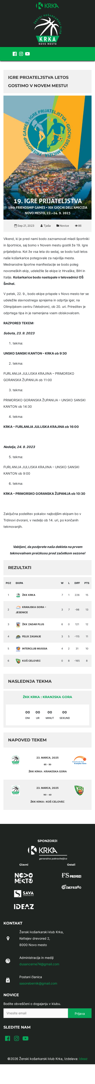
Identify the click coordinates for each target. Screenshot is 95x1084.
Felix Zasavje (31, 636)
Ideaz (83, 1059)
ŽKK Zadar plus (33, 624)
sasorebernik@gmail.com (38, 983)
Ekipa (19, 583)
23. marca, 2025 (47, 757)
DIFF (77, 583)
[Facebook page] (14, 53)
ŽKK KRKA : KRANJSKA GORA (47, 697)
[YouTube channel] (27, 53)
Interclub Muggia (34, 648)
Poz (8, 583)
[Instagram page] (21, 53)
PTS (86, 583)
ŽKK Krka (28, 595)
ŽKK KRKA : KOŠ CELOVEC (47, 801)
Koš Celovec (31, 660)
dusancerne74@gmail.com (39, 964)
